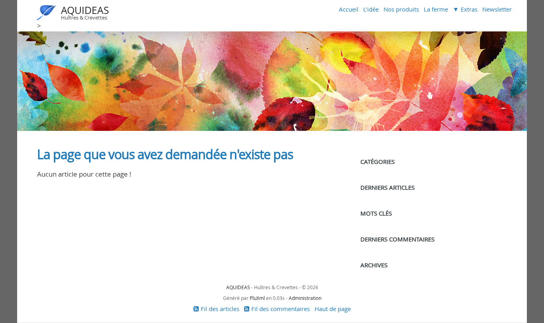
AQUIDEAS (85, 10)
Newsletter (497, 9)
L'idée (371, 9)
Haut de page (333, 309)
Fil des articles (220, 309)
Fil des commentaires (280, 309)
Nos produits (401, 9)
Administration (305, 298)
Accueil (348, 9)
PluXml (257, 298)
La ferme (436, 9)
